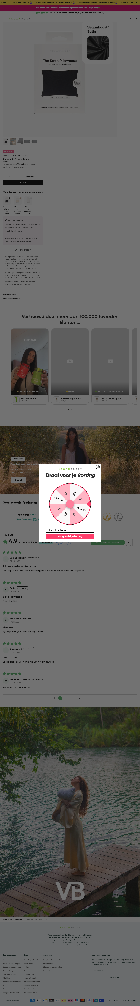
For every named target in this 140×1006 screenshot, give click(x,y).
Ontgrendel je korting (70, 536)
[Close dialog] (98, 467)
